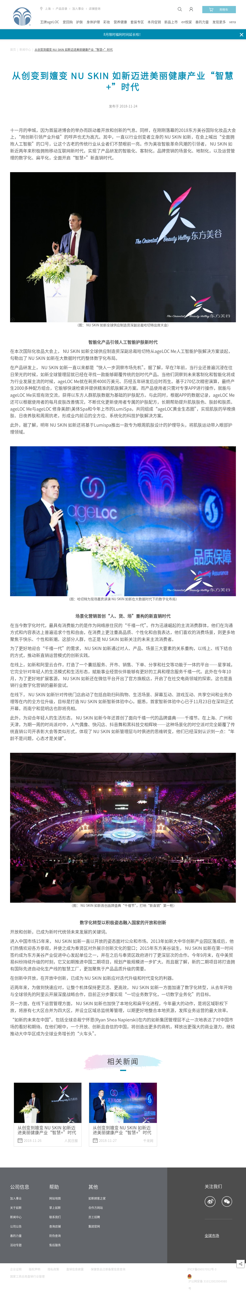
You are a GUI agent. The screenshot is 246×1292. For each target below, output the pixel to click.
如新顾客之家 (97, 1198)
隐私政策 (53, 1269)
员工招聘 (94, 1217)
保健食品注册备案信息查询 (108, 1269)
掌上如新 (55, 1207)
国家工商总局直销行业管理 (27, 1276)
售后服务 (55, 1245)
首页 (13, 49)
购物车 (224, 9)
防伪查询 (55, 1235)
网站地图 (55, 1198)
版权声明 (34, 1269)
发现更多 (219, 22)
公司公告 (16, 1226)
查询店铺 (55, 1226)
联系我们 (55, 1217)
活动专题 (16, 1245)
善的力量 (202, 22)
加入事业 (78, 8)
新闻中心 (25, 49)
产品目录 (61, 8)
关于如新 (16, 1207)
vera (232, 22)
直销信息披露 (75, 1269)
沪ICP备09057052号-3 (201, 1269)
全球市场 (212, 1235)
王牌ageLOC (49, 22)
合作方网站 (95, 1207)
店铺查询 (94, 8)
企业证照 (16, 1269)
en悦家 (186, 22)
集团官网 (94, 1226)
